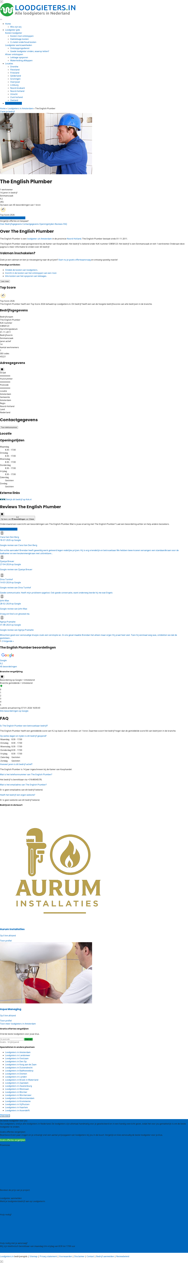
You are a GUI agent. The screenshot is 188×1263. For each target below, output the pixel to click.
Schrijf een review (8, 529)
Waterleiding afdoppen (21, 60)
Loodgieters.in (7, 1256)
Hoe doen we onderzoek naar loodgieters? (20, 1226)
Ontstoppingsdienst (19, 48)
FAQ (65, 224)
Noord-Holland (74, 238)
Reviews (59, 224)
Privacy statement (48, 1256)
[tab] (94, 660)
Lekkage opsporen (19, 57)
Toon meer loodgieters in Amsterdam (18, 1023)
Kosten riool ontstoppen (22, 36)
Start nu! (28, 1039)
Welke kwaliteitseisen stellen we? (16, 1223)
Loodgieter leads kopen (11, 1206)
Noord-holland (17, 91)
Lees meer (5, 281)
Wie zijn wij (15, 26)
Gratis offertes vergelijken (12, 217)
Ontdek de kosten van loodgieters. (21, 270)
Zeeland (14, 100)
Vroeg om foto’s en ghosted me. (15, 607)
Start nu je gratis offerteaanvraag (74, 259)
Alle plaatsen (6, 1185)
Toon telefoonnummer (9, 427)
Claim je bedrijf (7, 111)
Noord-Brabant (7, 1169)
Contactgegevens (30, 224)
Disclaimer (79, 1256)
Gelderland (15, 75)
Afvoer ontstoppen (14, 54)
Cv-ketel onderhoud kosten (23, 42)
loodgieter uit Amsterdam (39, 238)
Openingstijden (47, 224)
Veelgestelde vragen (10, 1235)
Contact (3, 1238)
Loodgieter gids (12, 29)
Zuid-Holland (6, 1178)
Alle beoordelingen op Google (14, 711)
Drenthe (14, 66)
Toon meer (5, 1116)
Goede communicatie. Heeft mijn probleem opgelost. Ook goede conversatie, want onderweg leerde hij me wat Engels (56, 586)
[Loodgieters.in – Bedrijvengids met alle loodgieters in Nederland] (38, 15)
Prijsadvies (5, 1193)
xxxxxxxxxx (5, 375)
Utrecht (14, 94)
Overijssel (15, 81)
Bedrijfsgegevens (13, 224)
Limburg (14, 85)
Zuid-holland (16, 97)
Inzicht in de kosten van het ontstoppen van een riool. (31, 273)
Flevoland (14, 69)
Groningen (15, 78)
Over (2, 224)
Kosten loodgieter (13, 33)
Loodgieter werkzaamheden (18, 45)
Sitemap (33, 1256)
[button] (94, 660)
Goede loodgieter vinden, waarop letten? (29, 51)
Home (8, 23)
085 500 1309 (6, 1251)
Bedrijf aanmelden (9, 1209)
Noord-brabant (17, 88)
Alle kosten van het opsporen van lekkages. (26, 276)
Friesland (14, 72)
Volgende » (8, 641)
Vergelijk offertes (13, 103)
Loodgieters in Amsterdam (20, 108)
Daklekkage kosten (19, 39)
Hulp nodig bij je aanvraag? (13, 1220)
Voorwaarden (65, 1256)
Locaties (9, 63)
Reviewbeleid (122, 1256)
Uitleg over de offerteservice (13, 1217)
